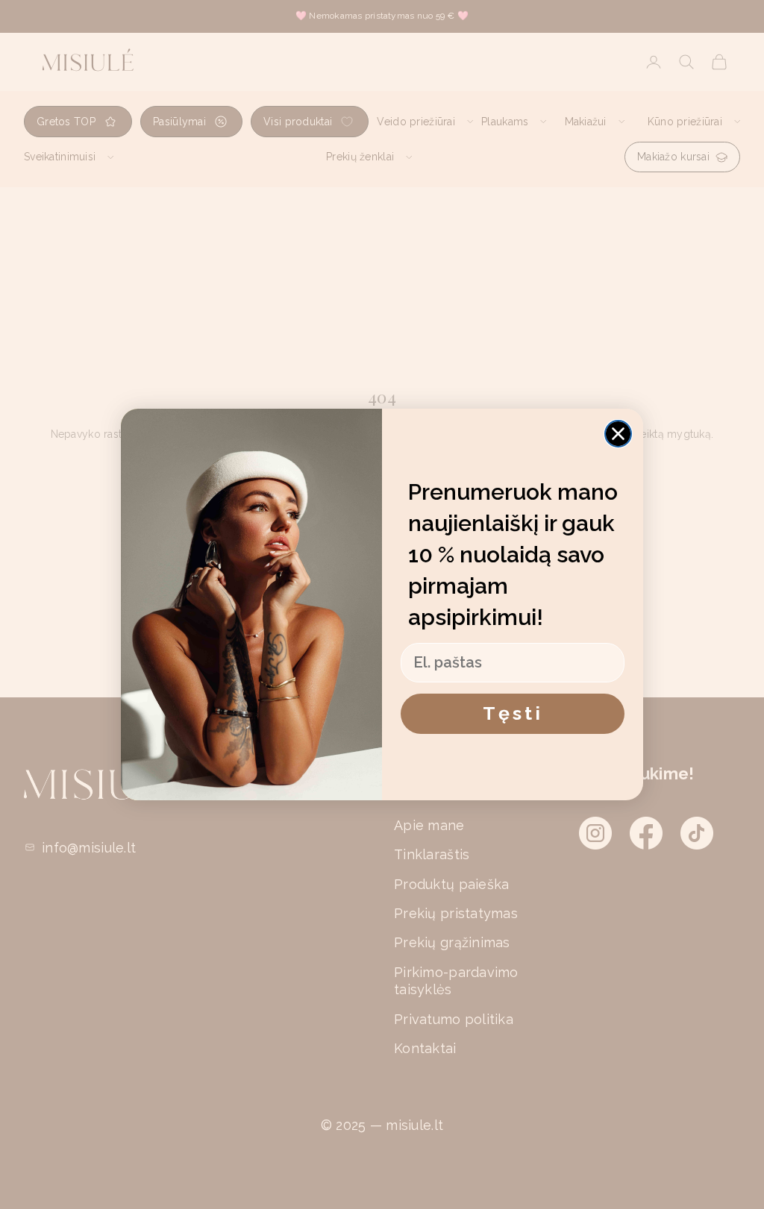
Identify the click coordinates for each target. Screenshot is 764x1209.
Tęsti (513, 713)
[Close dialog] (618, 434)
